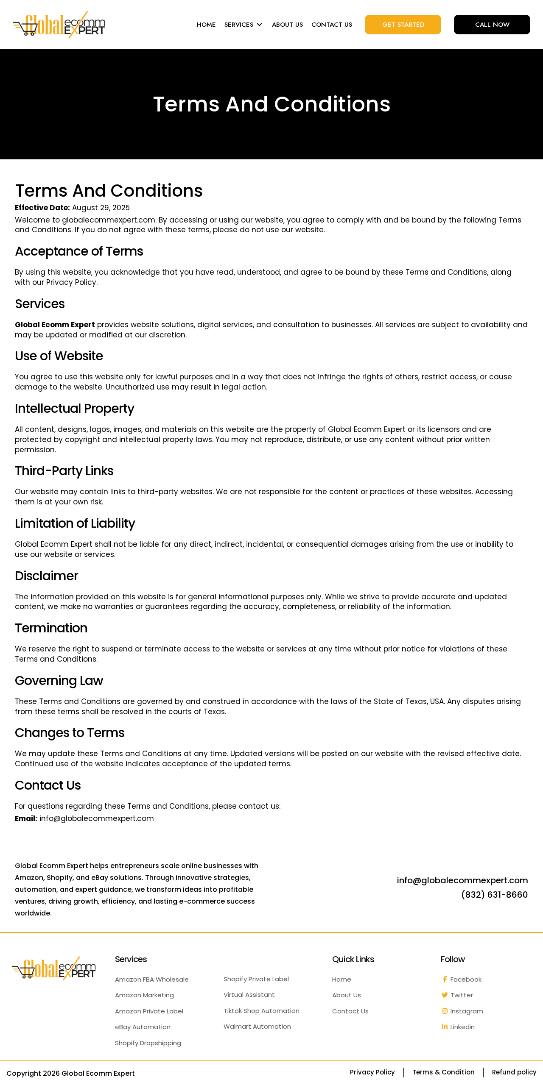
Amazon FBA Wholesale (152, 979)
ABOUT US (287, 24)
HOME (206, 24)
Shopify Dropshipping (148, 1042)
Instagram (466, 1011)
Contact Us (350, 1011)
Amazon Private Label (149, 1011)
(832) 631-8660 (494, 895)
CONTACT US (331, 24)
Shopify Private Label (256, 978)
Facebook (465, 979)
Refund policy (514, 1072)
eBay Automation (143, 1026)
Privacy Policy (71, 282)
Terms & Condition (443, 1072)
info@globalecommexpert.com (96, 818)
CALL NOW (492, 24)
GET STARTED (403, 24)
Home (341, 979)
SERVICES (239, 24)
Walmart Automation (257, 1026)
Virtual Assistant (249, 994)
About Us (346, 995)
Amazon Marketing (144, 995)
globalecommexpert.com (108, 220)
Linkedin (462, 1026)
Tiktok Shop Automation (261, 1010)
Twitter (461, 995)
